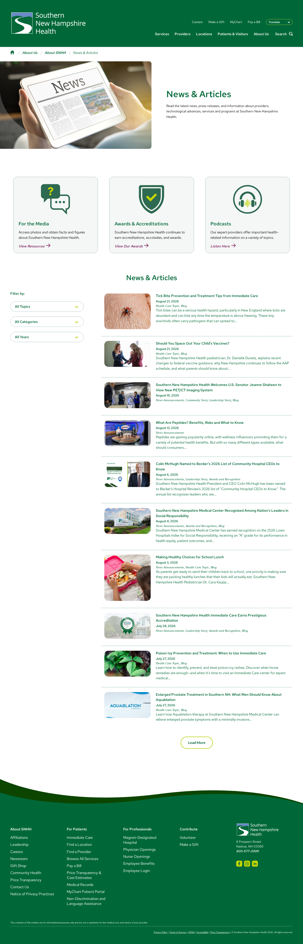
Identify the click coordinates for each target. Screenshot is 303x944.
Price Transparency (25, 880)
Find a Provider (79, 851)
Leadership (19, 844)
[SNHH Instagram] (247, 864)
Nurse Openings (136, 856)
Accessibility (202, 932)
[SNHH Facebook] (239, 864)
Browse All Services (82, 858)
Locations (204, 33)
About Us (261, 33)
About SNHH (55, 52)
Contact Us (19, 887)
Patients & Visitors (233, 33)
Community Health (25, 872)
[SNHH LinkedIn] (255, 864)
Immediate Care (80, 837)
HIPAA (191, 932)
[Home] (16, 52)
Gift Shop (18, 865)
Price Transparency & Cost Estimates (84, 875)
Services (162, 33)
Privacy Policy (160, 932)
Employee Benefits (139, 863)
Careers (16, 851)
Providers (182, 33)
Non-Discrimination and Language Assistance (86, 901)
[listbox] (47, 306)
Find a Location (79, 844)
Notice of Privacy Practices (32, 894)
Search (281, 34)
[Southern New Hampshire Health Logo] (257, 835)
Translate (274, 22)
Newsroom (19, 858)
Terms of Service (177, 932)
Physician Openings (139, 849)
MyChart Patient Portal (86, 891)
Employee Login (136, 870)
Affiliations (19, 837)
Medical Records (80, 884)
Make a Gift (189, 844)
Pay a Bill (74, 865)
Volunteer (188, 837)
